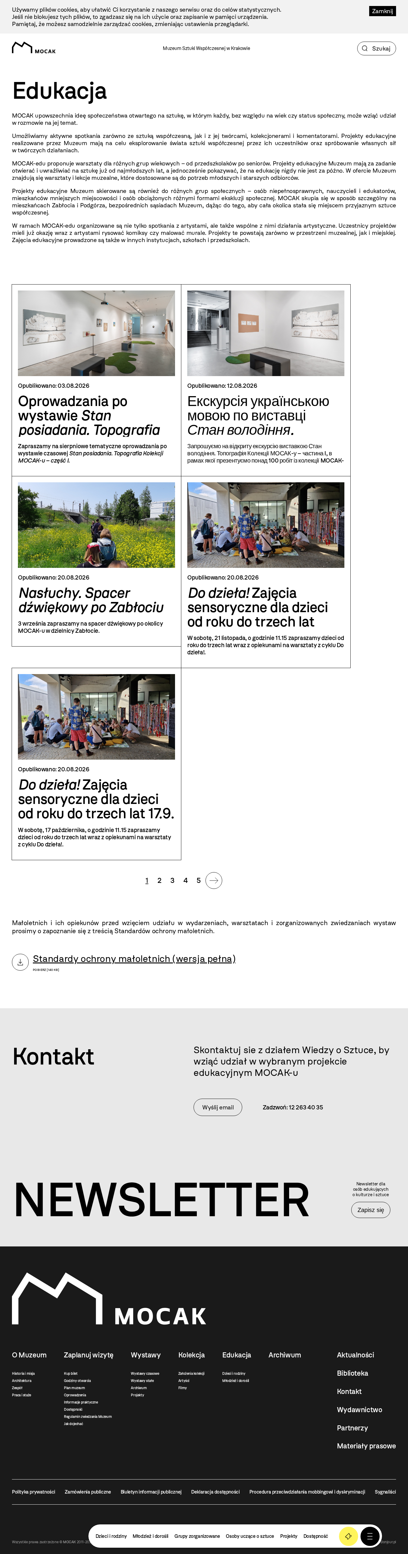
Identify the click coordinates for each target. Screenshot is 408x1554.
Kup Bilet (348, 1536)
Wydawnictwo (359, 1410)
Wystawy (146, 1355)
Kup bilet (70, 1373)
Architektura (21, 1381)
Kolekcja (191, 1355)
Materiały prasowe (366, 1446)
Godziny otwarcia (77, 1381)
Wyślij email (218, 1107)
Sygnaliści (385, 1492)
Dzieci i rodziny (234, 1373)
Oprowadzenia (75, 1395)
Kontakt (349, 1391)
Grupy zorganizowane (197, 1536)
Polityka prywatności (33, 1492)
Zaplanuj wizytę (88, 1355)
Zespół (17, 1388)
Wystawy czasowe (145, 1373)
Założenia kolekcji (191, 1373)
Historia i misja (23, 1373)
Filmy (182, 1388)
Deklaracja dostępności (215, 1492)
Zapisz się (371, 1210)
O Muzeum (29, 1355)
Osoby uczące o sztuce (250, 1536)
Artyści (183, 1381)
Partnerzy (352, 1428)
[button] (370, 1536)
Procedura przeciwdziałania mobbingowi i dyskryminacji (307, 1492)
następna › (213, 880)
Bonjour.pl (388, 1542)
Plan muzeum (74, 1388)
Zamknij (382, 11)
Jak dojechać (73, 1424)
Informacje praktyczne (81, 1402)
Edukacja (236, 1355)
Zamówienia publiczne (88, 1492)
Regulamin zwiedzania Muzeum (88, 1417)
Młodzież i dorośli (235, 1381)
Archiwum (139, 1388)
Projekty (137, 1395)
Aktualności (355, 1355)
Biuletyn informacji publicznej (151, 1492)
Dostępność (73, 1409)
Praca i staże (21, 1395)
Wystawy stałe (142, 1381)
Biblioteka (352, 1373)
